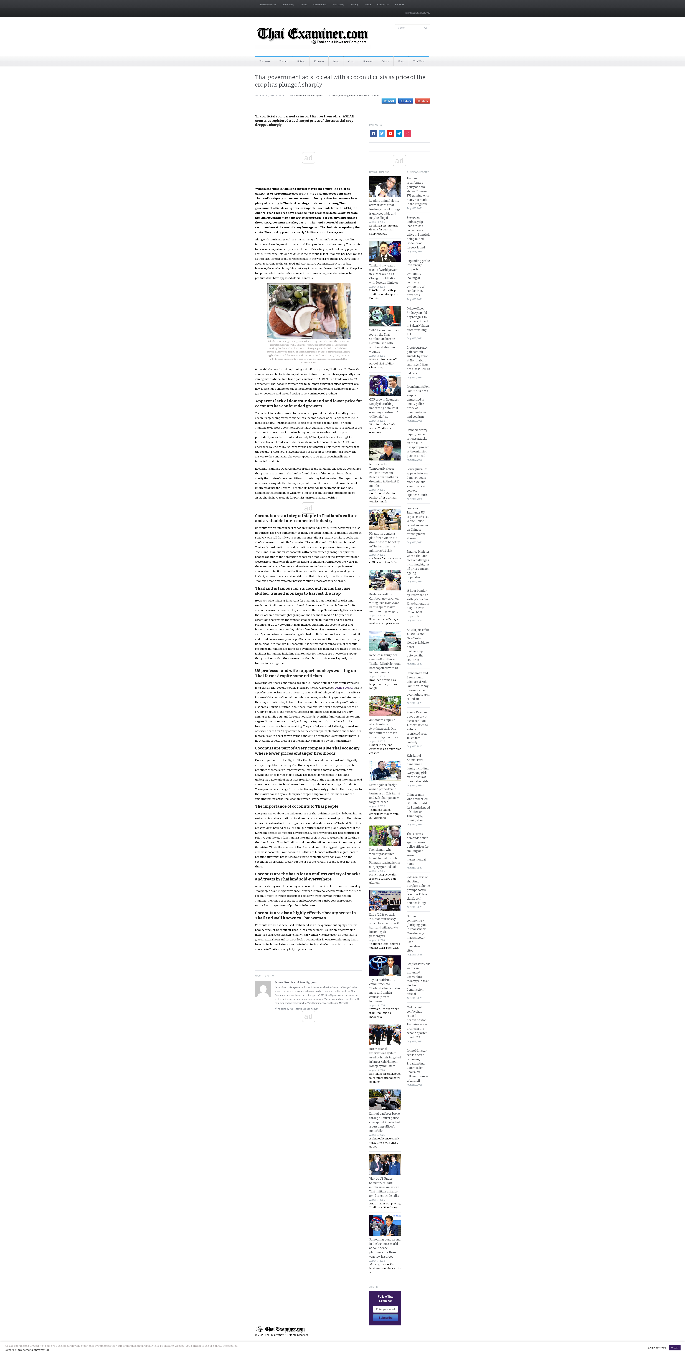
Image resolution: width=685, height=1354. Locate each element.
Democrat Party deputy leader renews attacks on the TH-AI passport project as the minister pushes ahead (418, 442)
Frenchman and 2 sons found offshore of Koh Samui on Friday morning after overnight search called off (418, 686)
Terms (304, 4)
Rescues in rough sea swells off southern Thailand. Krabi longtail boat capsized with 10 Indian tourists (385, 663)
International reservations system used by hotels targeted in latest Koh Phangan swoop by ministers (385, 1057)
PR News (399, 4)
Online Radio (319, 4)
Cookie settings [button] (656, 1348)
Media (401, 61)
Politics (301, 61)
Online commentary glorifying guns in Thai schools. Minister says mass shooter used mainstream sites (417, 933)
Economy (319, 61)
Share (408, 100)
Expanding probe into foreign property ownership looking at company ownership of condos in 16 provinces (418, 278)
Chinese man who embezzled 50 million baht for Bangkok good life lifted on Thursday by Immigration (418, 807)
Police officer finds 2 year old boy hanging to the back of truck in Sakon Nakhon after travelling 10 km (418, 321)
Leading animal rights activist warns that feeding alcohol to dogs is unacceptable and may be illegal (384, 209)
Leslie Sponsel (344, 687)
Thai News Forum (267, 4)
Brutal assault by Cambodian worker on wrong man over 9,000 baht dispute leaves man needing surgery (384, 603)
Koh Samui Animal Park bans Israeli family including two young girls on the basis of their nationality (418, 768)
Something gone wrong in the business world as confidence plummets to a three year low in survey (385, 1248)
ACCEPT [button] (674, 1348)
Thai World (418, 61)
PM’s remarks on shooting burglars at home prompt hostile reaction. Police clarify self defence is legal (418, 890)
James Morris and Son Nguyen (308, 95)
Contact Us (383, 4)
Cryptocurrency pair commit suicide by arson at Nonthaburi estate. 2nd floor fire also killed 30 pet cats (418, 360)
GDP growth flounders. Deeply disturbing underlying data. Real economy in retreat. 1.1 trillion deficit (384, 408)
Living (336, 61)
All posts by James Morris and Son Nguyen (298, 1008)
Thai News (265, 61)
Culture (385, 61)
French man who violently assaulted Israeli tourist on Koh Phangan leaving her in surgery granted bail (384, 858)
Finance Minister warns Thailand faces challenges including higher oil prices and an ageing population (418, 564)
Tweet (391, 100)
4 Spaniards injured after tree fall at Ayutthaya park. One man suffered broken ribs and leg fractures (383, 728)
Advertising (288, 4)
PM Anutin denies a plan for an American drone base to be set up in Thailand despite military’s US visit (384, 542)
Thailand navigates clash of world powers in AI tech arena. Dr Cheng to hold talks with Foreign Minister (383, 274)
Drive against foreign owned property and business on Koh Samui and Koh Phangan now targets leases (384, 793)
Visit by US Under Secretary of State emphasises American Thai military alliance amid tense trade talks (384, 1187)
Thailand (284, 61)
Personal (367, 61)
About (368, 4)
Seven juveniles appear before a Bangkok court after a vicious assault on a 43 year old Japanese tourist (418, 482)
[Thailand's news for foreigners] (313, 36)
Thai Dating (338, 4)
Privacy (354, 4)
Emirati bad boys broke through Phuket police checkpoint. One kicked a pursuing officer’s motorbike (384, 1122)
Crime (351, 61)
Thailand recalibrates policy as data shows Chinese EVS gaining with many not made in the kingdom (418, 191)
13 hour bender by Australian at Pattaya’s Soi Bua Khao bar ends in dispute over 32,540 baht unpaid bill (418, 603)
